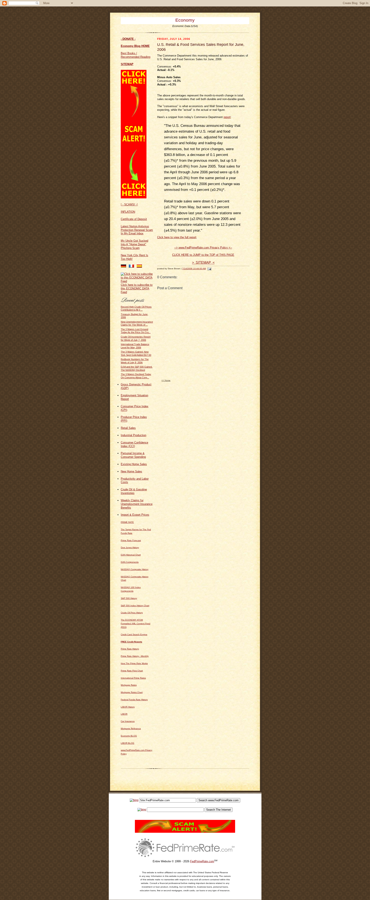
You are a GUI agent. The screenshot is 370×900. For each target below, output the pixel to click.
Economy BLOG (129, 736)
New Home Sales (131, 471)
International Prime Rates (133, 678)
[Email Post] (208, 268)
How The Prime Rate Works (134, 663)
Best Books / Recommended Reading (135, 55)
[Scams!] (185, 831)
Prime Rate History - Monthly (135, 656)
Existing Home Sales (134, 464)
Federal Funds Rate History (134, 699)
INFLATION (128, 211)
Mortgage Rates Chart (132, 692)
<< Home (165, 380)
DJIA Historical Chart (131, 555)
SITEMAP (127, 64)
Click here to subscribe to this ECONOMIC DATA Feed (136, 288)
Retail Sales (128, 428)
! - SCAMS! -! (129, 204)
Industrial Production (133, 435)
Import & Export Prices (135, 514)
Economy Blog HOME (135, 46)
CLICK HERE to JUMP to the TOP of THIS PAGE (203, 254)
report (227, 117)
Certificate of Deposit (134, 219)
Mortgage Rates (129, 685)
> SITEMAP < (203, 262)
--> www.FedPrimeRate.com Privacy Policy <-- (203, 247)
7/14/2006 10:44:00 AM (194, 268)
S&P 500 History (129, 598)
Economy (185, 20)
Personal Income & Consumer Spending (133, 455)
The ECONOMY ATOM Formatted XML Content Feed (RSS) (135, 623)
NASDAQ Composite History (134, 569)
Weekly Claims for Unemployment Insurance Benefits (136, 504)
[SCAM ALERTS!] (133, 197)
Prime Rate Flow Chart (132, 670)
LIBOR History (128, 707)
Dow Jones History (130, 547)
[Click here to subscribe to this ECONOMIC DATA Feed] (137, 281)
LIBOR (124, 714)
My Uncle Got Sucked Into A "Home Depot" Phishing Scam (134, 244)
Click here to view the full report (176, 237)
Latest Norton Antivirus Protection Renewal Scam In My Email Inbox (137, 230)
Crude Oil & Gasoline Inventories (134, 491)
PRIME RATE (127, 522)
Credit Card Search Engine (134, 634)
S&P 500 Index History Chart (135, 605)
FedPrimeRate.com (202, 861)
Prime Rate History (130, 649)
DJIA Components (130, 562)
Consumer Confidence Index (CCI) (134, 444)
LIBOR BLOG (127, 743)
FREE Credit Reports (131, 642)
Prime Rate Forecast (131, 540)
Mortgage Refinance (131, 728)
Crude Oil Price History (132, 612)
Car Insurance (128, 721)
